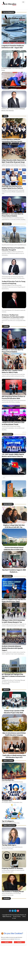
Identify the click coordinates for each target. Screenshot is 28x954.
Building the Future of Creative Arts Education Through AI (13, 249)
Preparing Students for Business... (13, 868)
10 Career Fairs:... (7, 800)
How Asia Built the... (8, 780)
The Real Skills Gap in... (9, 845)
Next (23, 81)
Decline (19, 942)
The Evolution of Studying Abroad (13, 891)
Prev (3, 81)
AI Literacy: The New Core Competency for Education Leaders (13, 316)
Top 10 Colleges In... (8, 821)
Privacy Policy (17, 916)
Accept (7, 942)
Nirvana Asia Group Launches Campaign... (11, 87)
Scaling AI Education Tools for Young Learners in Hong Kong (13, 282)
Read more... (17, 939)
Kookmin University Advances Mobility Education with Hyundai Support (12, 648)
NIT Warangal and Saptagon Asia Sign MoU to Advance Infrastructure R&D (13, 676)
